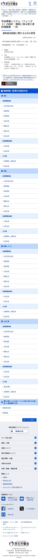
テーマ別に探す (6, 438)
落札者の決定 (7, 407)
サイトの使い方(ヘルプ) (10, 532)
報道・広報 (5, 443)
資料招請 (6, 111)
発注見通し (7, 386)
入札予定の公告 (8, 106)
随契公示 (6, 126)
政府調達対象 (7, 101)
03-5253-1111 (19, 553)
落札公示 (6, 131)
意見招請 (6, 116)
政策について (6, 448)
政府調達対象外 (7, 141)
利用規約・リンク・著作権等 (10, 523)
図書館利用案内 (7, 484)
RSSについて (25, 532)
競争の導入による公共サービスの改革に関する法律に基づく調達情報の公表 (20, 402)
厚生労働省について (8, 453)
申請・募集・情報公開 (9, 468)
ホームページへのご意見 (10, 536)
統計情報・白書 (6, 458)
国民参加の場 (19, 431)
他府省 (5, 477)
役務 (5, 171)
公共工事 (6, 321)
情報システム (8, 246)
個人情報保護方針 (26, 522)
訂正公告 (6, 136)
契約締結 (5, 413)
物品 (5, 96)
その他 (5, 156)
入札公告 (6, 121)
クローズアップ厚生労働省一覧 (12, 487)
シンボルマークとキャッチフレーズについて (10, 528)
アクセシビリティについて (28, 528)
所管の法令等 (6, 463)
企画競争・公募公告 (10, 161)
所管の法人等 (7, 480)
